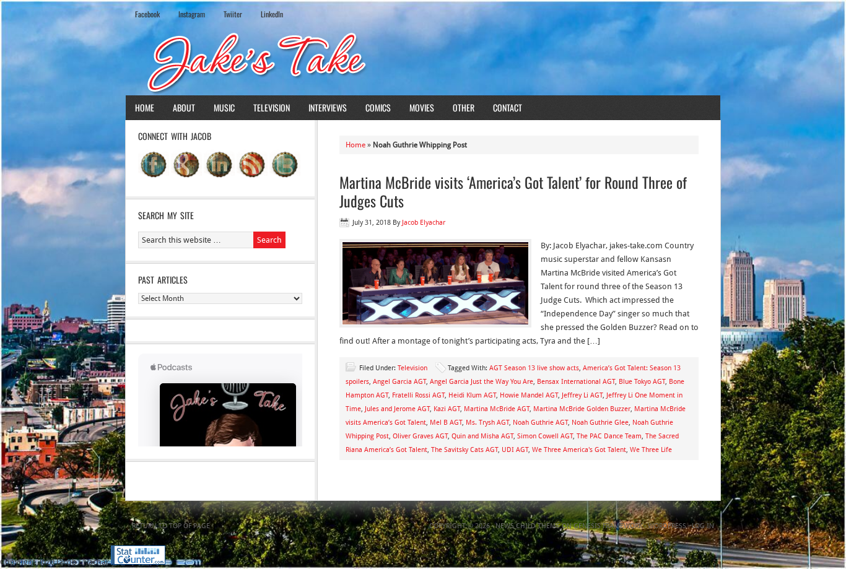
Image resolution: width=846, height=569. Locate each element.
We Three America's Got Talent (579, 450)
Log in (703, 526)
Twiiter (233, 14)
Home (144, 107)
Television (271, 107)
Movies (421, 107)
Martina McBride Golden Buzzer (581, 409)
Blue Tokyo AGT (642, 382)
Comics (378, 107)
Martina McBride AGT (497, 409)
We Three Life (651, 450)
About (184, 107)
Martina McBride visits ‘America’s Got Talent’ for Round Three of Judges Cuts (513, 191)
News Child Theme (527, 526)
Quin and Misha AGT (482, 436)
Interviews (327, 107)
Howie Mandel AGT (529, 395)
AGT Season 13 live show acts (534, 368)
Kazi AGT (447, 409)
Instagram (191, 14)
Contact (507, 107)
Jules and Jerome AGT (397, 409)
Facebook (147, 14)
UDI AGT (515, 450)
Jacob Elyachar (423, 223)
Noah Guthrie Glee (600, 423)
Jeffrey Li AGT (582, 395)
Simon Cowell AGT (545, 436)
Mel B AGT (446, 423)
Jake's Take (423, 61)
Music (224, 107)
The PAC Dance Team (609, 436)
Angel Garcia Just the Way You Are (481, 382)
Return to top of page (171, 526)
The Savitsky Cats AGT (464, 450)
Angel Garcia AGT (399, 382)
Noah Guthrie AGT (540, 423)
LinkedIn (272, 14)
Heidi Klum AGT (472, 395)
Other (463, 107)
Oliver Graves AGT (420, 436)
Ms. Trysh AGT (487, 423)
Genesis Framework (607, 526)
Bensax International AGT (576, 382)
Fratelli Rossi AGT (418, 395)
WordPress (667, 526)
